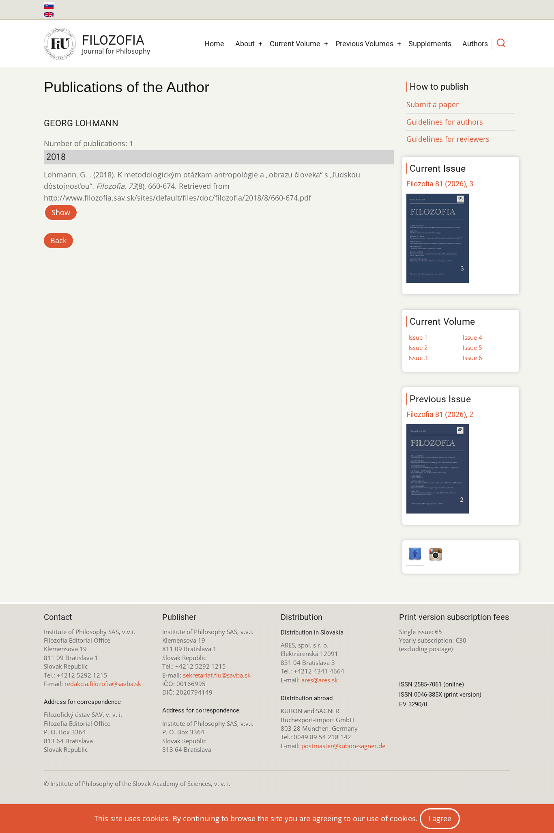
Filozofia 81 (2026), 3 (439, 183)
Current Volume (295, 43)
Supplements (429, 43)
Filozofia (113, 40)
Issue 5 (472, 347)
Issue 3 (418, 358)
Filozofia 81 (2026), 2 (439, 414)
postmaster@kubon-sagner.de (343, 746)
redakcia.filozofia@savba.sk (102, 684)
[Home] (60, 44)
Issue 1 (418, 337)
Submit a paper (432, 104)
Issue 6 (472, 358)
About (245, 43)
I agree (439, 818)
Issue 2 (418, 347)
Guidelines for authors (444, 122)
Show (61, 212)
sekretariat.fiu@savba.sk (217, 675)
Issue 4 (472, 337)
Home (214, 43)
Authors (475, 43)
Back (58, 240)
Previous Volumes (364, 43)
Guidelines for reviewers (448, 139)
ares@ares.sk (319, 680)
